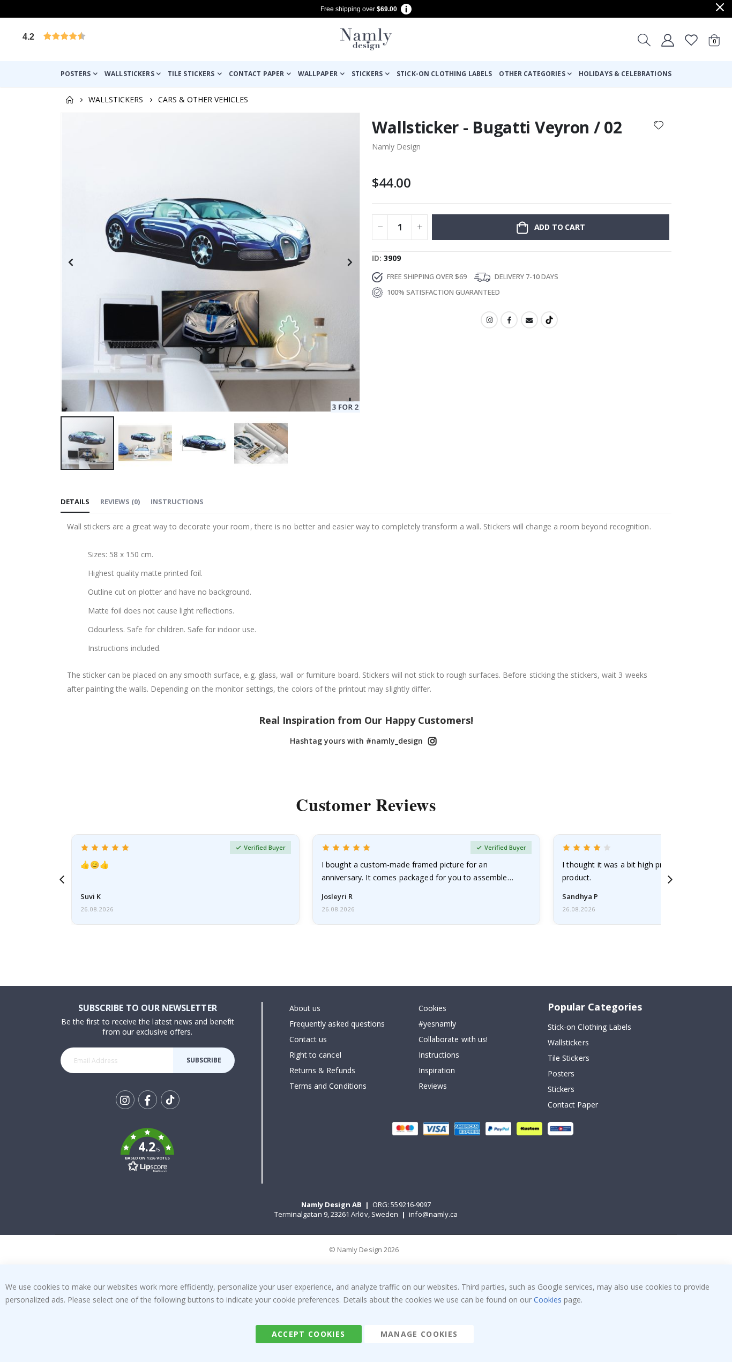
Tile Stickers (568, 1058)
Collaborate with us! (453, 1039)
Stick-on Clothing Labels (590, 1027)
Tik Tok (170, 1108)
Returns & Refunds (322, 1070)
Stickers (561, 1089)
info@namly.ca (433, 1214)
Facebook (509, 319)
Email (529, 319)
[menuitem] (79, 74)
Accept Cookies (309, 1334)
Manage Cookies (419, 1334)
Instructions (439, 1055)
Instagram (489, 319)
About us (305, 1008)
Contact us (308, 1039)
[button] (104, 39)
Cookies (432, 1008)
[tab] (75, 502)
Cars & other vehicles (203, 99)
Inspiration (437, 1070)
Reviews (433, 1086)
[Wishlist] (691, 40)
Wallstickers (115, 99)
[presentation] (62, 879)
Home (69, 99)
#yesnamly (438, 1024)
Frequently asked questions (337, 1024)
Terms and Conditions (328, 1086)
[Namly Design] (366, 39)
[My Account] (667, 40)
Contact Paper (573, 1104)
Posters (561, 1073)
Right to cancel (315, 1055)
